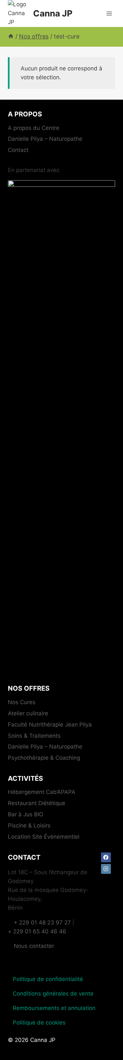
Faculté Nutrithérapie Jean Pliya (50, 724)
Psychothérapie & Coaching (44, 757)
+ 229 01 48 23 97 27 (42, 922)
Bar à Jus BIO (25, 814)
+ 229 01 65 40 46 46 (37, 931)
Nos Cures (21, 702)
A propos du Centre (33, 128)
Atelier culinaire (28, 713)
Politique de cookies (39, 1022)
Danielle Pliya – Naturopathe (45, 139)
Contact (18, 150)
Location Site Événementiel (43, 836)
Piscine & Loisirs (29, 825)
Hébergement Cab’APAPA (41, 792)
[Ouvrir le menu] (109, 13)
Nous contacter (34, 946)
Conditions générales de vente (53, 993)
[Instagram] (106, 869)
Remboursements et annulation (54, 1008)
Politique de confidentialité (48, 979)
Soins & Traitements (34, 735)
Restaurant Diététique (36, 803)
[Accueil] (11, 36)
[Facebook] (106, 857)
